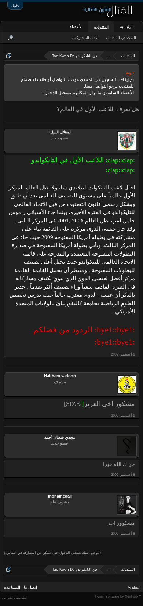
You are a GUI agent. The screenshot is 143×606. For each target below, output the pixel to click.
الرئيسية (126, 26)
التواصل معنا (96, 86)
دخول (15, 5)
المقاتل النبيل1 (60, 132)
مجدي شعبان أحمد (59, 437)
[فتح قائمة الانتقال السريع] (8, 55)
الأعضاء (76, 26)
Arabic (133, 587)
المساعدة (12, 587)
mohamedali (60, 496)
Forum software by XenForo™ (118, 596)
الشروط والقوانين (14, 597)
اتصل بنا (30, 587)
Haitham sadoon (60, 376)
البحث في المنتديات (121, 38)
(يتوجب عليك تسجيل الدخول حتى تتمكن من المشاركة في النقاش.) (52, 553)
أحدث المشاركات (85, 38)
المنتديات (101, 27)
